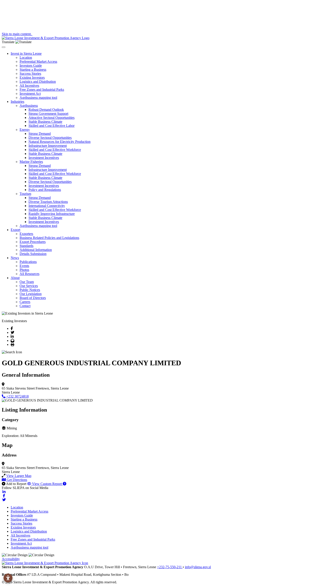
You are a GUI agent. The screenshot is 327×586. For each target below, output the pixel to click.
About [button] (15, 278)
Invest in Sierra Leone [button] (26, 53)
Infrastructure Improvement (47, 146)
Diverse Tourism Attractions (48, 202)
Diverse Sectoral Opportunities (50, 137)
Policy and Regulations (44, 190)
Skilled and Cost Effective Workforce (54, 150)
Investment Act (30, 93)
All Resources (29, 274)
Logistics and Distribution (38, 81)
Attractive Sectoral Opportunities (51, 117)
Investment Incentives (43, 158)
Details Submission (33, 254)
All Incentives (29, 85)
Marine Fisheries (31, 162)
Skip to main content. (17, 34)
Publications (28, 262)
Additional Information (36, 250)
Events (24, 266)
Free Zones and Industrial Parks (42, 89)
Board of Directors (33, 298)
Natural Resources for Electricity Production (59, 141)
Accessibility (11, 559)
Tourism (25, 194)
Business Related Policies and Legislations (49, 238)
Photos (24, 270)
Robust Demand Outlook (46, 109)
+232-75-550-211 (170, 567)
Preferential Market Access (38, 61)
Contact (25, 306)
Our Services (29, 286)
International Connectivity (46, 206)
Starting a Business (33, 69)
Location (26, 57)
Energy (25, 129)
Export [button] (15, 230)
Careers (25, 302)
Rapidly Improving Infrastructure (51, 214)
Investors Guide (31, 65)
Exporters (26, 234)
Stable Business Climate (45, 121)
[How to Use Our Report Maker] (64, 484)
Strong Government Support (48, 113)
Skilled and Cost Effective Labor (51, 125)
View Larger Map (18, 476)
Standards (26, 246)
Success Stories (30, 73)
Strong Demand (39, 133)
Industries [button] (17, 101)
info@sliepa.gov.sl (198, 567)
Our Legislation (31, 294)
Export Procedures (33, 242)
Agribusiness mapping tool (38, 97)
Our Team (27, 282)
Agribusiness (29, 105)
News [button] (15, 258)
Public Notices (30, 290)
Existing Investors (32, 77)
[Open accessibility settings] (8, 578)
